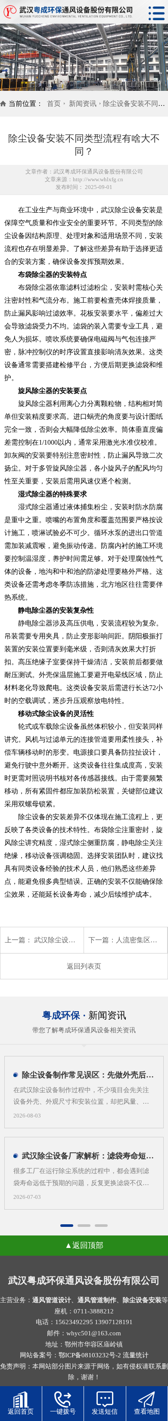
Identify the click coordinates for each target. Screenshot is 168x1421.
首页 (54, 103)
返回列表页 (84, 966)
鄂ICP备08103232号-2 (90, 1355)
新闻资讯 (82, 103)
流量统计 (136, 1355)
